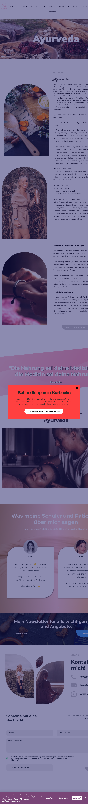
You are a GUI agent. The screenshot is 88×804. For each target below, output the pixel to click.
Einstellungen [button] (50, 798)
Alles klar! (77, 798)
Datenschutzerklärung (12, 801)
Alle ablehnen (63, 798)
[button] (77, 388)
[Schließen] (85, 798)
